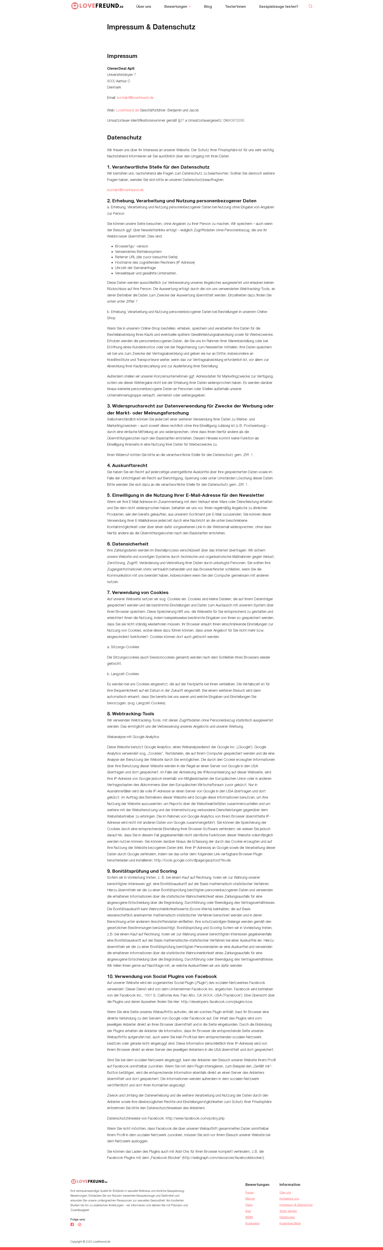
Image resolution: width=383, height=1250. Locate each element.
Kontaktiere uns (289, 1198)
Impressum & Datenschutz (296, 1204)
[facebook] (72, 1224)
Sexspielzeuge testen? (278, 6)
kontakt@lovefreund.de (135, 97)
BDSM (249, 1217)
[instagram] (79, 1224)
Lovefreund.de (127, 110)
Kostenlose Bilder (290, 1223)
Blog (208, 6)
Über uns (143, 6)
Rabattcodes (287, 1217)
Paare (249, 1204)
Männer (250, 1198)
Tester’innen (235, 6)
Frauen (249, 1192)
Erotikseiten (252, 1223)
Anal (248, 1211)
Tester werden (288, 1211)
